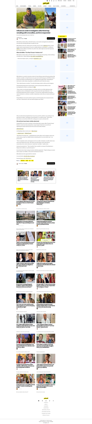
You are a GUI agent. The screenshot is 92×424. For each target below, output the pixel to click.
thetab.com (44, 420)
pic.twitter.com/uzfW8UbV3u (37, 56)
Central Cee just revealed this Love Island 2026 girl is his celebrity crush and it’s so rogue (25, 346)
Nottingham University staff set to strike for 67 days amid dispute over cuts (25, 223)
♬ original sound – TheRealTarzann (24, 133)
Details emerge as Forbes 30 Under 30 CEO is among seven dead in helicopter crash (72, 50)
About (46, 404)
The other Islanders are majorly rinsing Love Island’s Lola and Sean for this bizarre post (72, 97)
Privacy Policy (46, 415)
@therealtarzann (20, 128)
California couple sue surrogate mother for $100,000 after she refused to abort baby (46, 265)
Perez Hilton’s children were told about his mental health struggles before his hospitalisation (45, 346)
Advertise (69, 0)
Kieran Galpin (21, 38)
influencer (46, 45)
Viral (32, 160)
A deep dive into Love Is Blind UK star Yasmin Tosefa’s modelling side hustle (25, 386)
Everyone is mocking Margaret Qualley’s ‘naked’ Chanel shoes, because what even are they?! (24, 286)
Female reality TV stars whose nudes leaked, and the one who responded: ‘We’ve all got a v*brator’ (46, 286)
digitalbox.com (47, 422)
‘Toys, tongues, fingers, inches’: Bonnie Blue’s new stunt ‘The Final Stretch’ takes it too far (45, 326)
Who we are (60, 0)
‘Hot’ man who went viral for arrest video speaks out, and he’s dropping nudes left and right (25, 306)
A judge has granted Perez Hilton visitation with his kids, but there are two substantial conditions (25, 366)
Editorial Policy (46, 409)
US (29, 160)
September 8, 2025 (37, 58)
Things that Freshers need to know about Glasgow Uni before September (45, 203)
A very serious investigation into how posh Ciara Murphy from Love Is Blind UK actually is (46, 386)
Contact (64, 0)
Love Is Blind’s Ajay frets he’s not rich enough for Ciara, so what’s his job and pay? (25, 203)
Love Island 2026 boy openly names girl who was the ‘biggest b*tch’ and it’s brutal (72, 102)
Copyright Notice (46, 411)
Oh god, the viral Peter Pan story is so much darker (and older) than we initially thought (46, 244)
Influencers (22, 160)
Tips (73, 0)
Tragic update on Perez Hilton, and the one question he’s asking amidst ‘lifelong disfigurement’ (71, 87)
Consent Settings (46, 413)
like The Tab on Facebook (29, 156)
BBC (35, 87)
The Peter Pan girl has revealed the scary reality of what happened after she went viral (72, 113)
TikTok (18, 48)
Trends (25, 38)
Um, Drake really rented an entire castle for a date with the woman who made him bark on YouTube (25, 326)
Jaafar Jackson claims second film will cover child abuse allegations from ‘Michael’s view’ (25, 265)
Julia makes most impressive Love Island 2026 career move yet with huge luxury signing (45, 366)
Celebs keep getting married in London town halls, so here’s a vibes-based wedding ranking (46, 223)
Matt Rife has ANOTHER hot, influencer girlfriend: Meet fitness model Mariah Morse (23, 179)
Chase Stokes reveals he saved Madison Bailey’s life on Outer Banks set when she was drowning (46, 306)
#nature (35, 131)
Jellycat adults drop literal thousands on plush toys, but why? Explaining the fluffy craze (49, 179)
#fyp (33, 131)
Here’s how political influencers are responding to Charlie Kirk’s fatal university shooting (35, 179)
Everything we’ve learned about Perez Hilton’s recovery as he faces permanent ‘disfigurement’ (72, 39)
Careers (46, 406)
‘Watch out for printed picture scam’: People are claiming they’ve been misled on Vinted (25, 244)
